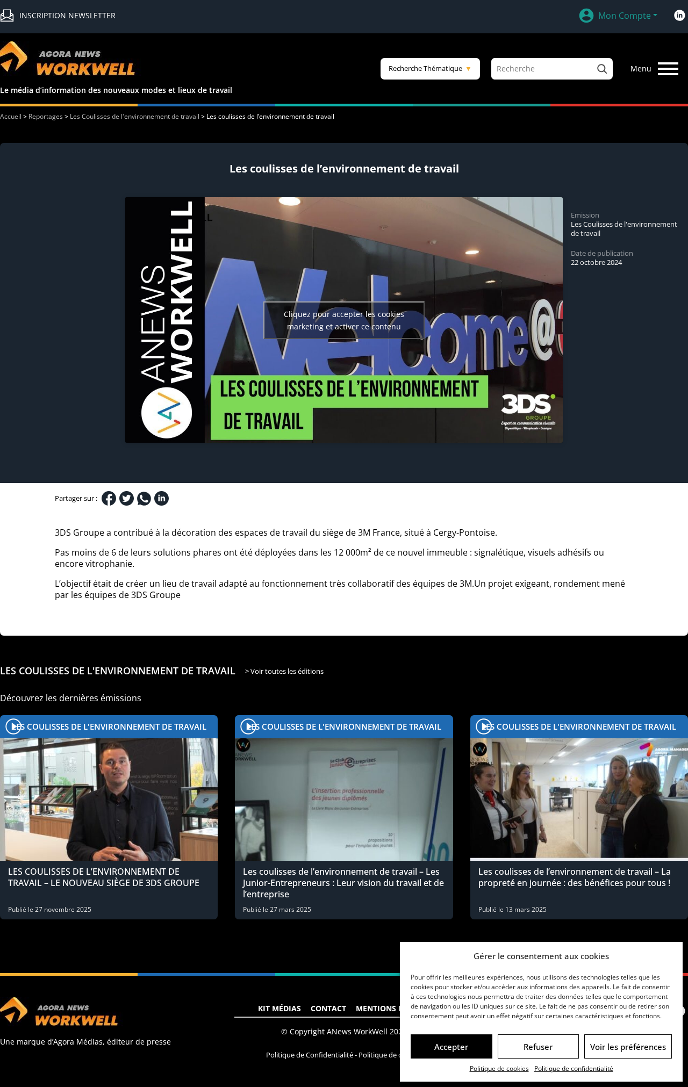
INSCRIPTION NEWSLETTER (67, 15)
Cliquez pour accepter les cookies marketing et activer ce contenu (344, 320)
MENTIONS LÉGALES (393, 1008)
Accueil (11, 116)
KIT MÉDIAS (279, 1008)
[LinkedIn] (161, 498)
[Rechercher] (602, 69)
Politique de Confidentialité (309, 1055)
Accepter (451, 1046)
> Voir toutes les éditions (284, 671)
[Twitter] (126, 498)
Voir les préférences (628, 1046)
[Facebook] (109, 498)
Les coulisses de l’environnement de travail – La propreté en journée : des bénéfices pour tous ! (574, 877)
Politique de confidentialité (573, 1068)
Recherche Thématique (430, 68)
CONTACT (328, 1008)
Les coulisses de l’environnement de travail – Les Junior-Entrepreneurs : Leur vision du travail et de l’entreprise (343, 883)
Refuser (538, 1046)
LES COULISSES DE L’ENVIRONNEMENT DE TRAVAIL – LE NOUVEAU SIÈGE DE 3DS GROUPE (103, 877)
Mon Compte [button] (624, 15)
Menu (640, 68)
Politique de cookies (499, 1068)
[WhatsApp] (144, 499)
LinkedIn (679, 15)
